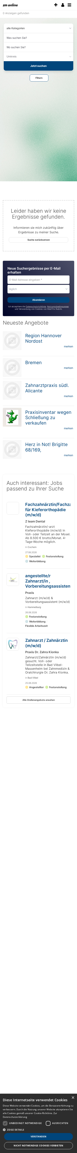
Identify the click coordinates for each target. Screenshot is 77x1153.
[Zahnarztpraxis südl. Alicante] (12, 390)
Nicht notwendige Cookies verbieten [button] (38, 1145)
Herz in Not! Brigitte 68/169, (46, 447)
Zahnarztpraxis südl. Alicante (47, 388)
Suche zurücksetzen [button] (38, 239)
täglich (13, 289)
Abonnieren (38, 299)
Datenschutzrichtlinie (36, 306)
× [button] (72, 1097)
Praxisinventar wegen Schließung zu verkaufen (48, 417)
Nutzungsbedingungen (58, 306)
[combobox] (38, 37)
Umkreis (12, 56)
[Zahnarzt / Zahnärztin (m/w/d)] (13, 644)
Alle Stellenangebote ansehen (38, 700)
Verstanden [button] (39, 1136)
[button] (39, 78)
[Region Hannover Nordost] (12, 340)
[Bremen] (12, 367)
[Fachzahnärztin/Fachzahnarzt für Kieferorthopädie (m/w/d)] (13, 509)
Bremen (33, 362)
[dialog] (38, 1123)
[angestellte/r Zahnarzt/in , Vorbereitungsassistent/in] (13, 580)
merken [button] (68, 346)
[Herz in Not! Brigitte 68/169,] (12, 449)
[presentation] (56, 5)
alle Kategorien (16, 28)
